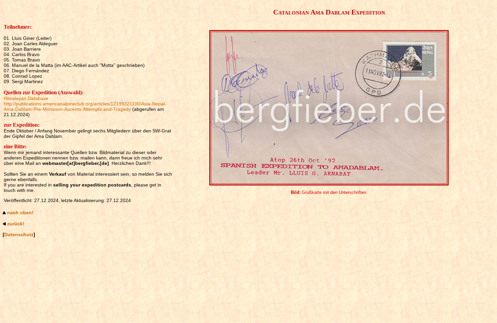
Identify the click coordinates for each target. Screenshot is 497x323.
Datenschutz (18, 234)
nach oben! (20, 212)
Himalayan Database (26, 98)
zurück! (15, 223)
